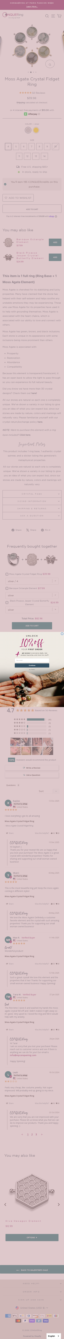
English (51, 1336)
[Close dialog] (62, 634)
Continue (32, 665)
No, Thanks (32, 669)
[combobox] (53, 1336)
